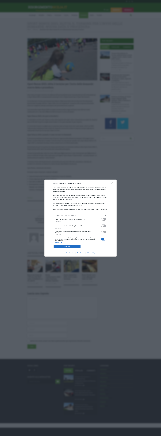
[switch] (103, 219)
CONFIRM (67, 246)
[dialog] (80, 218)
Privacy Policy (91, 253)
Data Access (80, 253)
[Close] (113, 183)
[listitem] (80, 215)
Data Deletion (70, 253)
